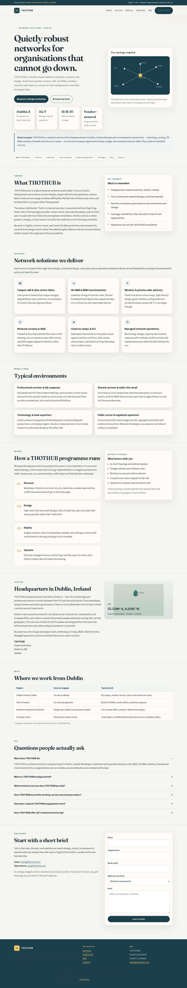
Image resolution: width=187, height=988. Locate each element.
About (109, 10)
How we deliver (65, 157)
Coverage (101, 157)
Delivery (129, 10)
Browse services (61, 99)
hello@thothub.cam (31, 862)
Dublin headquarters (84, 157)
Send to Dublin (138, 919)
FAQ (150, 10)
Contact (120, 157)
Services (118, 10)
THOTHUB (27, 10)
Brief (110, 888)
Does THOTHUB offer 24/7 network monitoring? (39, 812)
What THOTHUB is (23, 157)
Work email (113, 863)
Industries (50, 157)
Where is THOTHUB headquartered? (32, 777)
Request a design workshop (31, 99)
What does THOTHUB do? (27, 758)
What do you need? (116, 876)
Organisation (114, 850)
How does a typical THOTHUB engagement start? (39, 803)
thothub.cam (84, 979)
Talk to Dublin (163, 10)
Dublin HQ (140, 10)
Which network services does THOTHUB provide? (39, 786)
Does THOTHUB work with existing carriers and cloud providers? (47, 795)
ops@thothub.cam (36, 866)
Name (110, 837)
